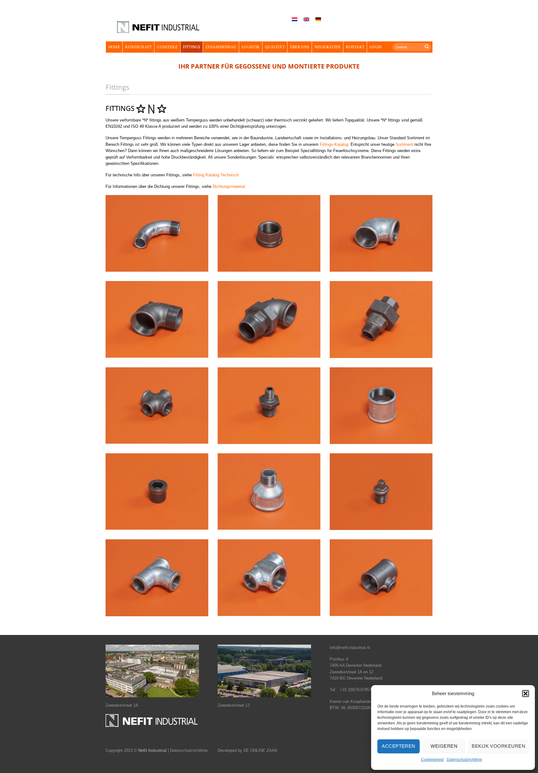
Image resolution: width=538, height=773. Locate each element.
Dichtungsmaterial (229, 186)
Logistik (251, 47)
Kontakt (355, 47)
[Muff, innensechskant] (157, 491)
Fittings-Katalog (334, 144)
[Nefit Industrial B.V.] (158, 27)
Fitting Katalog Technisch (216, 175)
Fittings (192, 47)
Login (376, 47)
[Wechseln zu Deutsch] (318, 19)
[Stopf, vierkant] (381, 491)
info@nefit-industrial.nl (350, 647)
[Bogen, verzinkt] (157, 233)
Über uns (299, 47)
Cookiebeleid (432, 759)
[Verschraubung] (381, 319)
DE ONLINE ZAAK (260, 750)
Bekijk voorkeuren (498, 746)
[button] (525, 693)
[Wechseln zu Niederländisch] (294, 19)
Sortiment (404, 144)
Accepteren (398, 746)
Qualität (275, 47)
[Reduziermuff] (269, 405)
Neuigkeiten (327, 47)
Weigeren (444, 746)
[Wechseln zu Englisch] (306, 19)
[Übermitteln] (426, 47)
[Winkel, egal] (157, 319)
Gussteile (167, 47)
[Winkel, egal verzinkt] (381, 233)
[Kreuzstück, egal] (157, 405)
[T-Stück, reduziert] (381, 577)
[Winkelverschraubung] (269, 319)
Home (114, 47)
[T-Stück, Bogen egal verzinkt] (157, 577)
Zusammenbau (220, 47)
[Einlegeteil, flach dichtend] (269, 233)
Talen (278, 12)
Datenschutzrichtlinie (464, 759)
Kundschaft (138, 47)
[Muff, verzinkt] (381, 405)
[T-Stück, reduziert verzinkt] (269, 577)
